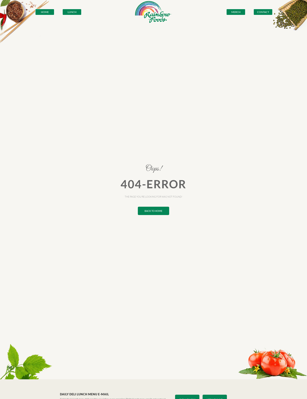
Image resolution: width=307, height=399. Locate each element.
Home (45, 11)
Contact (263, 11)
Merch (235, 11)
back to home (153, 210)
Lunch (72, 11)
